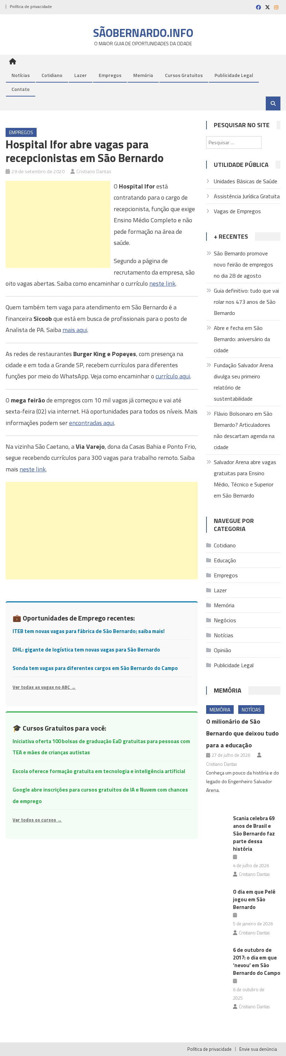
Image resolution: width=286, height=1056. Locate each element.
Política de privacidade (31, 6)
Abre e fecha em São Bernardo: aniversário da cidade (242, 339)
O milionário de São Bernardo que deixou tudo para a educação (242, 733)
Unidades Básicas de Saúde (245, 181)
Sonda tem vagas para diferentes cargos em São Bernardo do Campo (95, 668)
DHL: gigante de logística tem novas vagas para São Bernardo (86, 650)
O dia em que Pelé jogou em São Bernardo (254, 899)
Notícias (21, 75)
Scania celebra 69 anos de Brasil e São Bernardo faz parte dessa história (254, 833)
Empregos (110, 75)
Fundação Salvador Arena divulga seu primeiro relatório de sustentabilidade (243, 382)
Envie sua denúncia (258, 1049)
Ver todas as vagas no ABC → (44, 687)
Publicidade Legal (233, 75)
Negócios (225, 620)
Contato (21, 89)
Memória (143, 75)
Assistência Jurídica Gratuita (247, 196)
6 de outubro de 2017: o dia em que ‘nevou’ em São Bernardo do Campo (256, 961)
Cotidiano (52, 75)
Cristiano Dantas (93, 171)
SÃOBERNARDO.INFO (143, 32)
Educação (225, 560)
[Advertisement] (58, 224)
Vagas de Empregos (237, 211)
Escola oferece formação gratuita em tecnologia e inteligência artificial (99, 771)
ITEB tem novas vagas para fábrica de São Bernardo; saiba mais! (89, 631)
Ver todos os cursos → (37, 819)
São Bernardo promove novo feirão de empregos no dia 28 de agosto (243, 264)
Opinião (222, 650)
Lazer (80, 75)
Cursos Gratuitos (184, 75)
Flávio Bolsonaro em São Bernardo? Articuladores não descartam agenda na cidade (244, 430)
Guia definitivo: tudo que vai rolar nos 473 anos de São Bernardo (246, 301)
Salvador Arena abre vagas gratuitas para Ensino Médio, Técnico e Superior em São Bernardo (245, 479)
